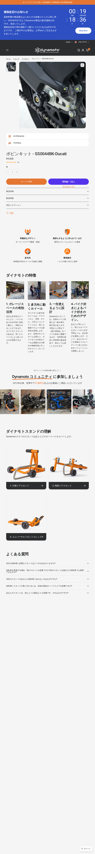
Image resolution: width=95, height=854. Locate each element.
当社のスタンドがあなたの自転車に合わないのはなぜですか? (31, 579)
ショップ (16, 59)
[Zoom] (82, 65)
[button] (83, 31)
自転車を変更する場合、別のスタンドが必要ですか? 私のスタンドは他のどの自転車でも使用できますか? (45, 571)
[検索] (79, 50)
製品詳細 (10, 191)
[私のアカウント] (83, 50)
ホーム (8, 59)
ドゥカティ (25, 59)
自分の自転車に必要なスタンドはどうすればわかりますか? (30, 563)
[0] (87, 50)
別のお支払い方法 (68, 186)
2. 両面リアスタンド (62, 485)
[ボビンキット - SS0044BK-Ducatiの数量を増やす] (16, 172)
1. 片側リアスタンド (19, 485)
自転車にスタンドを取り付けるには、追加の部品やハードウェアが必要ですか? (39, 586)
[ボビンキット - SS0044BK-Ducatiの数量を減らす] (8, 172)
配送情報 (10, 198)
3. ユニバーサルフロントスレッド (26, 537)
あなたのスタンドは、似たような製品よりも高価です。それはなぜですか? (37, 593)
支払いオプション (13, 205)
